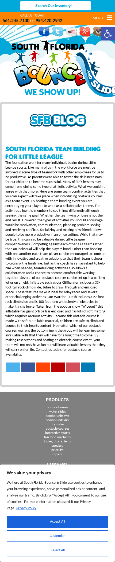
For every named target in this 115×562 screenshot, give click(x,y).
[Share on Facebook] (28, 367)
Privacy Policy (26, 508)
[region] (57, 513)
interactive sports (57, 433)
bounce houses (57, 407)
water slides (57, 411)
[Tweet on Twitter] (13, 367)
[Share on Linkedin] (88, 367)
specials (57, 445)
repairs (57, 454)
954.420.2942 (49, 20)
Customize (57, 536)
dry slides (57, 424)
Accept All (57, 522)
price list (57, 450)
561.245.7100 (16, 20)
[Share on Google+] (58, 367)
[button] (108, 33)
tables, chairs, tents (57, 441)
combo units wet (57, 416)
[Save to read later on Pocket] (73, 367)
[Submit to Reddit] (43, 367)
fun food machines (57, 437)
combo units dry (57, 420)
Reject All (58, 550)
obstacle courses (57, 428)
